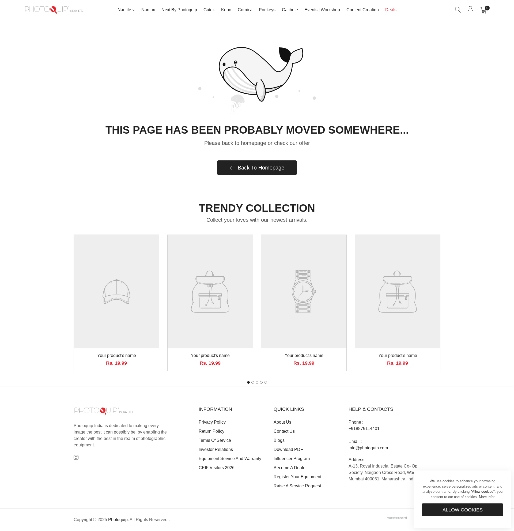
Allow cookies (463, 510)
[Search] (458, 10)
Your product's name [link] (116, 355)
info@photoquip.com (368, 448)
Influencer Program (292, 458)
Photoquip (118, 519)
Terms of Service (215, 440)
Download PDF (288, 449)
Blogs (279, 440)
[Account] (471, 10)
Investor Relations (216, 449)
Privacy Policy (212, 422)
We (432, 481)
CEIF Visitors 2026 (217, 467)
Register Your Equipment (297, 476)
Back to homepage (261, 168)
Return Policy (211, 431)
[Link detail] (76, 458)
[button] (248, 382)
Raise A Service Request (297, 486)
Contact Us (284, 431)
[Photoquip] (54, 9)
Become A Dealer (290, 467)
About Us (282, 422)
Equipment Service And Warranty (230, 458)
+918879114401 (364, 428)
